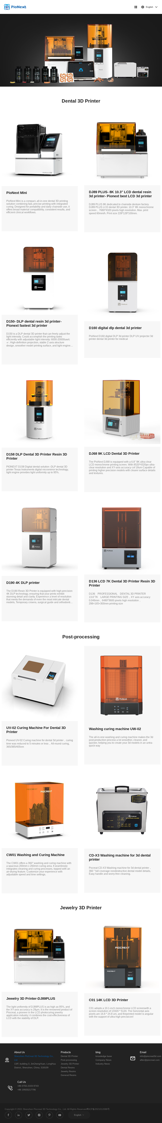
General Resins (68, 1075)
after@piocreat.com (150, 1060)
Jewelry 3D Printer (70, 1063)
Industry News (103, 1063)
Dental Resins (68, 1067)
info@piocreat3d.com (150, 1056)
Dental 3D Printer (69, 1056)
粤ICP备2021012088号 (98, 1109)
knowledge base (104, 1056)
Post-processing (69, 1060)
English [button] (149, 7)
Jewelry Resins (68, 1071)
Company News (103, 1060)
